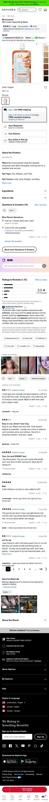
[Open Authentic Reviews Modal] (25, 307)
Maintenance (29, 29)
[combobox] (27, 10)
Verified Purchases (38, 378)
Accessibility (29, 774)
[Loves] (40, 9)
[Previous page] (3, 569)
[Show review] (10, 365)
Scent (37, 29)
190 (40, 569)
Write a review (41, 279)
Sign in (11, 115)
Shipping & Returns (16, 119)
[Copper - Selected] (5, 101)
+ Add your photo (9, 587)
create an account (24, 115)
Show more (6, 183)
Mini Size (11, 16)
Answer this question (13, 241)
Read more (6, 554)
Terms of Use (18, 774)
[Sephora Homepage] (9, 9)
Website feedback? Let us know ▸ (25, 630)
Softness (6, 31)
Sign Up (40, 736)
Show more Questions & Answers (19, 249)
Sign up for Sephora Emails (14, 731)
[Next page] (46, 569)
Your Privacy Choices (9, 777)
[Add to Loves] (45, 87)
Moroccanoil (7, 19)
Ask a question (23, 26)
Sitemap (39, 774)
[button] (32, 38)
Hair (3, 16)
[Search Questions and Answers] (4, 210)
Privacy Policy (7, 774)
